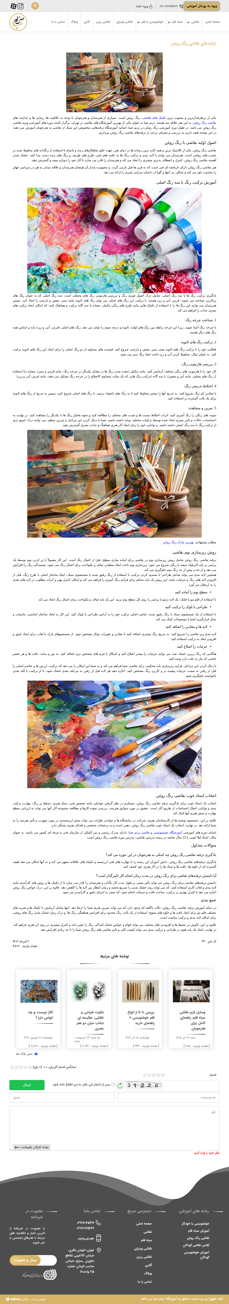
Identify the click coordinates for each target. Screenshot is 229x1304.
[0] (12, 1067)
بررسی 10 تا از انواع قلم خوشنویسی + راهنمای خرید (141, 1018)
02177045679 (85, 1228)
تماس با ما (145, 1281)
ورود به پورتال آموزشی (202, 6)
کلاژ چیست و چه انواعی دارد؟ (40, 1015)
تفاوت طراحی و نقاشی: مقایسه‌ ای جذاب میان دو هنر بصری (90, 1020)
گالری (148, 1265)
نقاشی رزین (144, 1256)
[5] (163, 1075)
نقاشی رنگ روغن (204, 122)
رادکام (25, 1299)
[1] (145, 1075)
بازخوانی (120, 1084)
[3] (154, 1075)
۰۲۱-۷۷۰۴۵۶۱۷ (168, 6)
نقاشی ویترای (143, 1248)
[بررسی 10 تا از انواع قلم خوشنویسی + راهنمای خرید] (140, 990)
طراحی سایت (38, 1299)
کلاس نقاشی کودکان (196, 1245)
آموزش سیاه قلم (198, 1230)
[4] (158, 1075)
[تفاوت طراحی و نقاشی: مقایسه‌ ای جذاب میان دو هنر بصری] (89, 990)
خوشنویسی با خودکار (195, 1223)
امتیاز (213, 1075)
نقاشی (148, 1231)
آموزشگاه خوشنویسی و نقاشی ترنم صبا (155, 832)
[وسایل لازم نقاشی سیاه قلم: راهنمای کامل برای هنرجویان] (191, 990)
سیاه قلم (146, 1240)
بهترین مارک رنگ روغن (178, 542)
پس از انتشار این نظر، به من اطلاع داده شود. (81, 1084)
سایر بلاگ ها (24, 1053)
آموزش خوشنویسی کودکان (196, 1255)
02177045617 (85, 1222)
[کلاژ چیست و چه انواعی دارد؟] (39, 990)
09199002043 (86, 1239)
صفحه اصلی (144, 1223)
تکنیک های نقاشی (154, 117)
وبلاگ (148, 1273)
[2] (149, 1075)
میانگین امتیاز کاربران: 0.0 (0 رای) (54, 1067)
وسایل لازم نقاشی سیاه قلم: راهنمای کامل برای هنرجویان (192, 1020)
